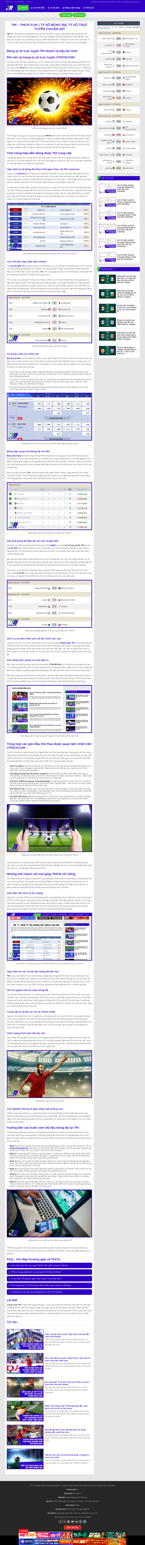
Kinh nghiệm (19, 1)
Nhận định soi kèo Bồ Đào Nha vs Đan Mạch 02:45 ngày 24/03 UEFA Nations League (126, 336)
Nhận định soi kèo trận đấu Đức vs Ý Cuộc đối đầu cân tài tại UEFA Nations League (126, 279)
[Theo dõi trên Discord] (85, 1522)
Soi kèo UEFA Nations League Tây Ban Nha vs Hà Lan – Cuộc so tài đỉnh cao (127, 350)
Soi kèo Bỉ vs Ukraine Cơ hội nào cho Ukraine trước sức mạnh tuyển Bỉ (127, 308)
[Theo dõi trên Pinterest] (68, 1522)
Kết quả (90, 8)
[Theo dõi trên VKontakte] (77, 1522)
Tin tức (29, 1)
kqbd (53, 545)
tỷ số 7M (13, 548)
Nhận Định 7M (67, 643)
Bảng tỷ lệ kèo (14, 358)
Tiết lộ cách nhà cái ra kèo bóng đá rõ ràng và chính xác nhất (67, 1456)
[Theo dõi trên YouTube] (72, 1522)
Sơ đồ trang (83, 1497)
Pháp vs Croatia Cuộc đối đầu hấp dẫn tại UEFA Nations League (126, 322)
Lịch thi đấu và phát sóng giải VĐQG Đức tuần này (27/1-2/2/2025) (125, 188)
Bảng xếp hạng (72, 8)
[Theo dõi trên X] (64, 1522)
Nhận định (8, 1)
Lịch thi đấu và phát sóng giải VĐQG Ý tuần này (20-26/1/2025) (126, 257)
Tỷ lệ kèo (55, 8)
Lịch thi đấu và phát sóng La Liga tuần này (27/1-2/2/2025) (126, 202)
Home (24, 8)
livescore (21, 174)
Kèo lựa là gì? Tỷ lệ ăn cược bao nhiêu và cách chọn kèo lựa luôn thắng (67, 1383)
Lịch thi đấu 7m (17, 266)
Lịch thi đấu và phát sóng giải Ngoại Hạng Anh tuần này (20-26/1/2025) (126, 243)
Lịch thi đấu (39, 8)
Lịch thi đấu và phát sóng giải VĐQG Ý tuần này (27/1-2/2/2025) (126, 215)
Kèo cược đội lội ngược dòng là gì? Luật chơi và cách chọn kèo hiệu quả (67, 1359)
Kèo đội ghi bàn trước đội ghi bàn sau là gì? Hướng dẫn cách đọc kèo (65, 1431)
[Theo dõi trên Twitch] (81, 1522)
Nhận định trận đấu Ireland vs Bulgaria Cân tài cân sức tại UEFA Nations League (126, 294)
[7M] (9, 8)
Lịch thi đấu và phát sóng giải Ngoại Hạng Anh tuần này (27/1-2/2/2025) (126, 229)
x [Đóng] (23, 1531)
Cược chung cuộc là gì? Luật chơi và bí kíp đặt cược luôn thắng (67, 1335)
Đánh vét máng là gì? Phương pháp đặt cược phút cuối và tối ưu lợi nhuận (66, 1407)
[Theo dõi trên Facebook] (60, 1522)
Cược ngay (66, 15)
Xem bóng (79, 15)
